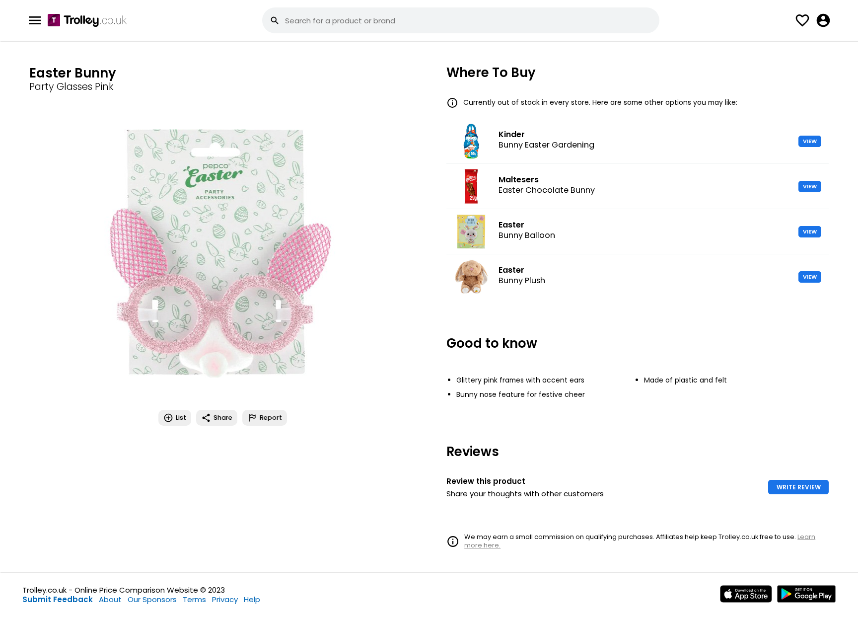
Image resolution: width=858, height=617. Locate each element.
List (181, 417)
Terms (194, 599)
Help (252, 599)
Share (223, 417)
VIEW (810, 141)
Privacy (225, 599)
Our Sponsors (152, 599)
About (110, 599)
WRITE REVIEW (799, 487)
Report (271, 417)
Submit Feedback (57, 599)
